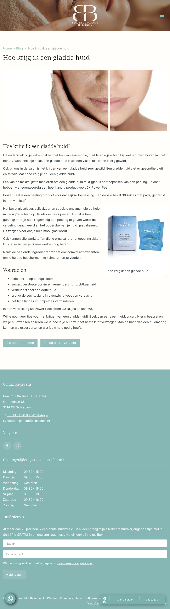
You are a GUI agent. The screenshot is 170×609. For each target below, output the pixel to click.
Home (7, 48)
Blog (19, 48)
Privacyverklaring (72, 598)
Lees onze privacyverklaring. (75, 563)
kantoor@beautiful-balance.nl (28, 421)
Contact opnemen (20, 343)
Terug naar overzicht (60, 343)
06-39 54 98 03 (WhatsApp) (27, 415)
